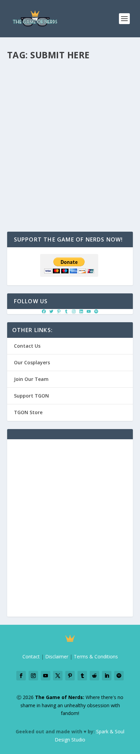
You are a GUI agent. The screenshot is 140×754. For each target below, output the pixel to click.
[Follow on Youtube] (45, 675)
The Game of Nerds (38, 85)
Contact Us (27, 346)
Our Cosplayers (32, 362)
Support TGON (31, 395)
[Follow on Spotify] (119, 675)
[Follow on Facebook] (21, 675)
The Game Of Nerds (33, 92)
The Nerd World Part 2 (49, 75)
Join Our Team (31, 379)
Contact (31, 656)
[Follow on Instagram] (33, 675)
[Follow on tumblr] (82, 675)
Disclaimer (56, 656)
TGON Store (28, 412)
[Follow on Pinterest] (70, 675)
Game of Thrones (107, 85)
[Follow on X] (58, 675)
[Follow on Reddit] (94, 675)
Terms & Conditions (96, 656)
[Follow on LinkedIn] (106, 675)
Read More (32, 151)
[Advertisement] (70, 532)
